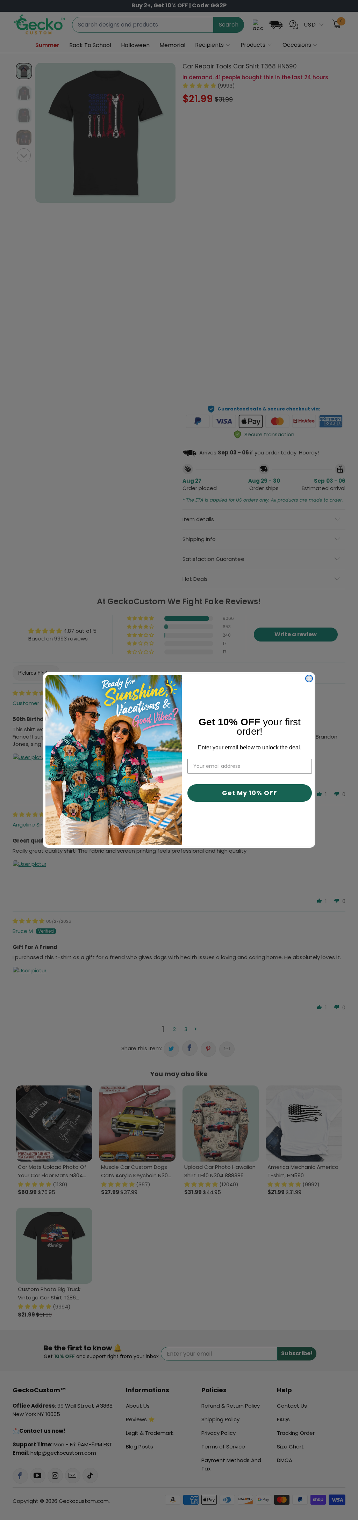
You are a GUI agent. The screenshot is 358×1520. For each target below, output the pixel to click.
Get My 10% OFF (249, 792)
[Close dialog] (309, 678)
